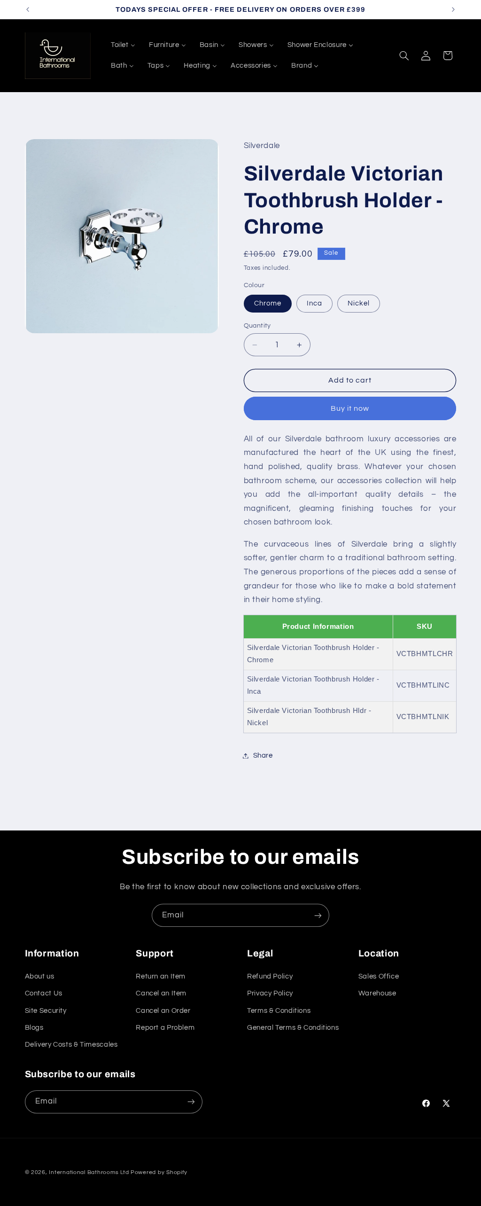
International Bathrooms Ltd (89, 1172)
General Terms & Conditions (293, 1027)
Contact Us (43, 993)
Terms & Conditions (278, 1010)
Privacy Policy (270, 993)
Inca (314, 303)
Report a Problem (165, 1027)
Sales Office (378, 976)
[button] (404, 55)
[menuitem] (123, 45)
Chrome (267, 303)
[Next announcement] (453, 9)
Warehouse (377, 993)
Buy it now (350, 408)
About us (39, 976)
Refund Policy (270, 976)
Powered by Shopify (159, 1172)
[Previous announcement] (27, 9)
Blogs (34, 1027)
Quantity (257, 325)
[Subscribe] (318, 915)
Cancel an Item (161, 993)
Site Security (46, 1010)
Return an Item (161, 976)
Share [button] (263, 755)
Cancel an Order (163, 1010)
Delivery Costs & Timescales (71, 1044)
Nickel (359, 303)
